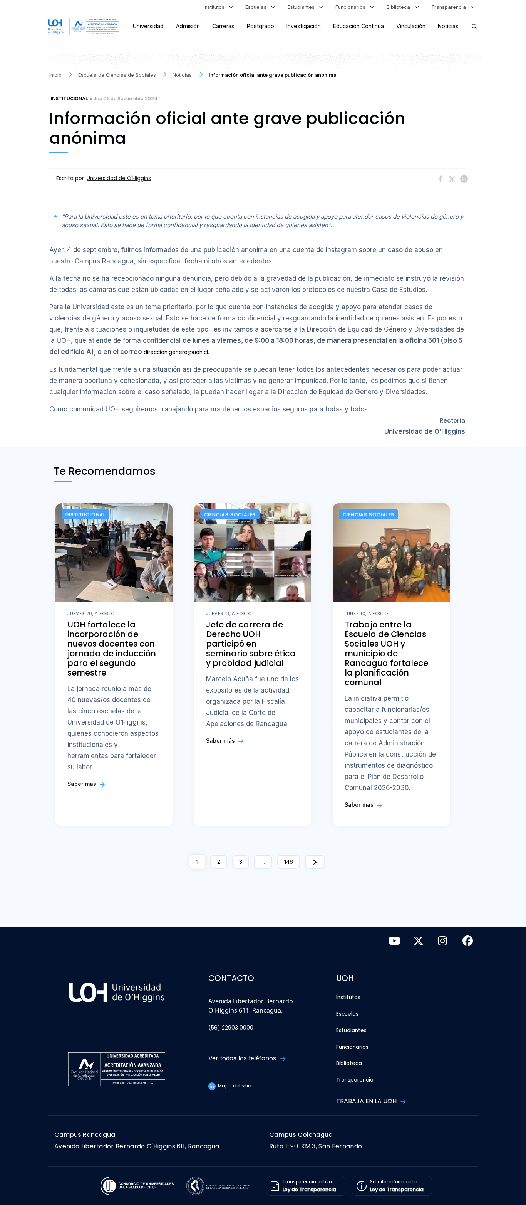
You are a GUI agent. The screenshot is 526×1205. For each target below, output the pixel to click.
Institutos (216, 7)
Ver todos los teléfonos (243, 1058)
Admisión (188, 26)
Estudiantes (303, 7)
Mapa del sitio (234, 1085)
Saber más (82, 783)
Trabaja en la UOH (367, 1101)
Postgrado (260, 26)
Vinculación (410, 26)
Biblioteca (400, 7)
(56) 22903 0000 (230, 1027)
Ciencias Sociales (230, 514)
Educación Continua (358, 26)
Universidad (148, 26)
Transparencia (450, 7)
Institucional (69, 98)
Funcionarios (352, 7)
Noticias (448, 26)
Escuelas (257, 7)
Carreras (223, 26)
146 (288, 861)
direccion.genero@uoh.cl (176, 352)
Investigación (303, 26)
